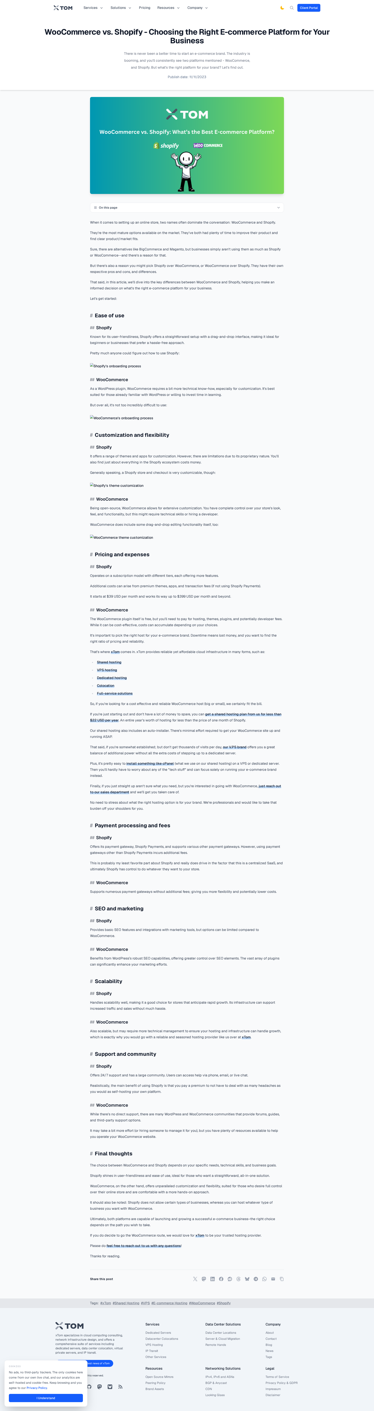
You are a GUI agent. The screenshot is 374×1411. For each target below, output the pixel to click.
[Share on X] (195, 1279)
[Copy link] (282, 1279)
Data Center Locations (220, 1333)
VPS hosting (107, 670)
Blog (269, 1345)
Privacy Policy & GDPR (282, 1383)
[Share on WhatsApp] (264, 1279)
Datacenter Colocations (161, 1339)
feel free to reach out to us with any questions (143, 1245)
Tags (269, 1357)
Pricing (144, 7)
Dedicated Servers (158, 1333)
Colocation (105, 685)
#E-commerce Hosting (169, 1303)
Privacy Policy (37, 1388)
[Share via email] (273, 1279)
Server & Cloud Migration (222, 1339)
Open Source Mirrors (159, 1377)
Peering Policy (155, 1383)
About (270, 1333)
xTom (115, 652)
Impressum (273, 1389)
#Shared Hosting (126, 1303)
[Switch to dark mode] (282, 8)
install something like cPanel (150, 763)
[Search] (292, 8)
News (269, 1351)
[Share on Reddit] (230, 1279)
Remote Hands (215, 1345)
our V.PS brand (235, 747)
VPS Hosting (154, 1345)
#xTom (105, 1303)
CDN (208, 1389)
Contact (271, 1339)
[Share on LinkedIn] (212, 1279)
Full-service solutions (115, 693)
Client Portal (309, 8)
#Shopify (224, 1303)
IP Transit (151, 1351)
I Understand (46, 1398)
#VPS (145, 1303)
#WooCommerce (202, 1303)
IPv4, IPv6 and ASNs (219, 1377)
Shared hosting (109, 662)
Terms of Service (277, 1377)
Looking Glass (215, 1395)
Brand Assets (154, 1389)
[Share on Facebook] (221, 1279)
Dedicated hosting (112, 678)
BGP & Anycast (216, 1383)
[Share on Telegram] (256, 1279)
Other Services (155, 1357)
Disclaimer (273, 1395)
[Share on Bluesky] (247, 1279)
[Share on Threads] (238, 1279)
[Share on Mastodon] (204, 1279)
